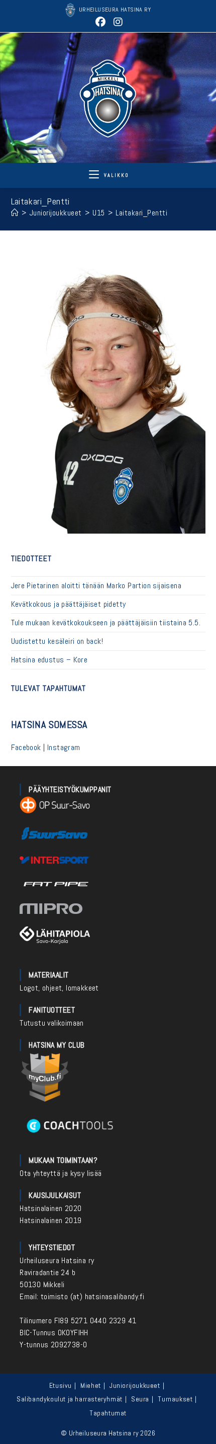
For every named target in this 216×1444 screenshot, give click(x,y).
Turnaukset (175, 1398)
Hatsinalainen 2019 (50, 1220)
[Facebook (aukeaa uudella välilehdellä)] (101, 22)
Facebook (26, 747)
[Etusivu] (15, 212)
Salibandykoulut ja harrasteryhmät (70, 1398)
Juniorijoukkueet (135, 1385)
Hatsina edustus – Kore (49, 659)
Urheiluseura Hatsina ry (57, 1260)
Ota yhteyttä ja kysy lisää (60, 1173)
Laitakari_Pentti (141, 212)
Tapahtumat (108, 1412)
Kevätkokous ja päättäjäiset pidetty (68, 604)
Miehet (90, 1385)
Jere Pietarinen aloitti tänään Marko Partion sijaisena (96, 585)
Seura (140, 1398)
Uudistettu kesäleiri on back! (57, 641)
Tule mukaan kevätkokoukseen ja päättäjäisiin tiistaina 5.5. (106, 622)
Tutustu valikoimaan (52, 1023)
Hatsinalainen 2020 (50, 1208)
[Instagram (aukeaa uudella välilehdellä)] (117, 22)
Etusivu (60, 1385)
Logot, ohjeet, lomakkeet (59, 988)
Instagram (63, 747)
